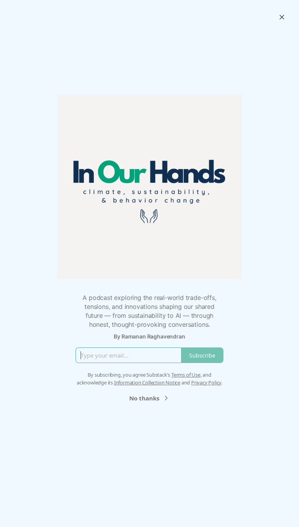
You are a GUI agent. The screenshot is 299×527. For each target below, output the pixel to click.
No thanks (144, 398)
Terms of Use (186, 374)
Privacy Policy (206, 382)
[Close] (282, 17)
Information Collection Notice (147, 382)
